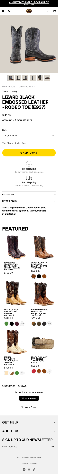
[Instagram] (29, 469)
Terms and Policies (29, 463)
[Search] (9, 11)
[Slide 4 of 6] (33, 78)
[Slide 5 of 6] (40, 78)
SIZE (4, 130)
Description (8, 195)
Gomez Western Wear (32, 458)
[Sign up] (53, 447)
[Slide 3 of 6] (25, 78)
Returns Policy (9, 201)
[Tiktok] (34, 469)
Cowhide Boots (27, 86)
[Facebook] (24, 469)
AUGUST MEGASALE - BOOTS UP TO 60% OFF (29, 3)
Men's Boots (8, 86)
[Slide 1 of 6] (11, 78)
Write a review (29, 398)
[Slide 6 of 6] (47, 78)
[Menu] (3, 11)
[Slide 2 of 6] (18, 78)
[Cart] (55, 11)
